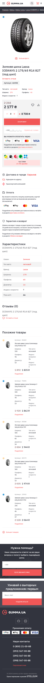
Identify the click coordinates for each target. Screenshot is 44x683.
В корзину (22, 122)
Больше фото (24, 58)
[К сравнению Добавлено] (38, 105)
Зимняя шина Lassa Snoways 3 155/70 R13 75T (26, 385)
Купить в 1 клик (31, 130)
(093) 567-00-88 (21, 651)
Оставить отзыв (9, 79)
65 (31, 92)
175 (11, 92)
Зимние (26, 259)
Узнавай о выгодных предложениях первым (22, 587)
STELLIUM (32, 676)
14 (24, 285)
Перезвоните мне (22, 572)
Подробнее (19, 374)
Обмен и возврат (16, 236)
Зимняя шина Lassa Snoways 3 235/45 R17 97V (26, 499)
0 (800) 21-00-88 (22, 646)
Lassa (30, 89)
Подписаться (22, 602)
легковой (13, 89)
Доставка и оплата (25, 147)
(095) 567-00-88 (21, 655)
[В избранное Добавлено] (32, 105)
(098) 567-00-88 (21, 660)
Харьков (31, 174)
